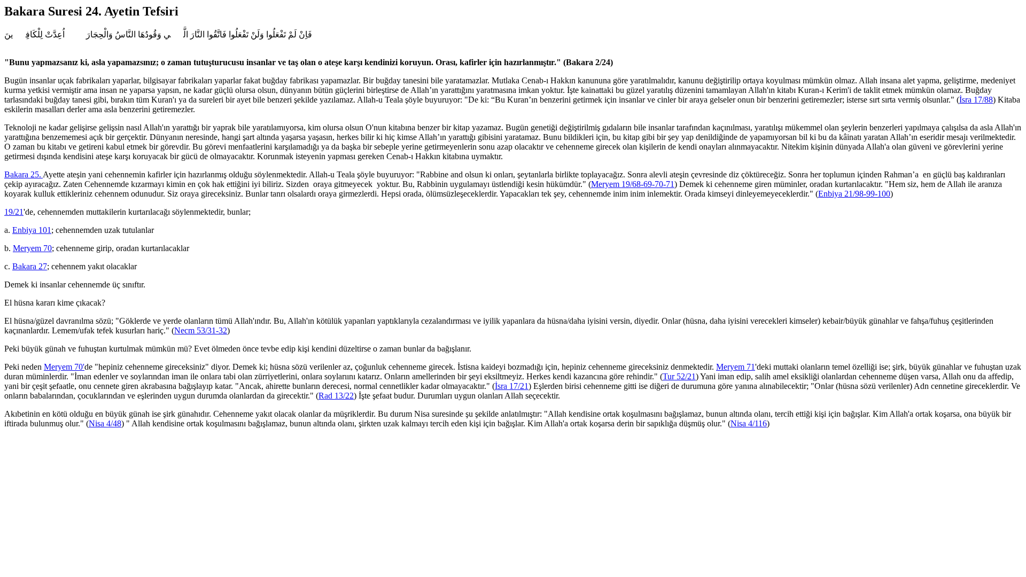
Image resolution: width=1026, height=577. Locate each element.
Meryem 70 (32, 248)
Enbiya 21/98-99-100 (854, 193)
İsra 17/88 (976, 99)
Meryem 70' (64, 366)
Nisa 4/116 (748, 423)
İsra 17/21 (511, 386)
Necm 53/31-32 (200, 330)
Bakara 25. (23, 174)
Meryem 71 (735, 366)
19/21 (14, 211)
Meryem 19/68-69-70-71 (632, 184)
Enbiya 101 (31, 230)
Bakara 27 (29, 266)
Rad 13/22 (336, 395)
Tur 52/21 (679, 376)
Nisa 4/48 (105, 423)
